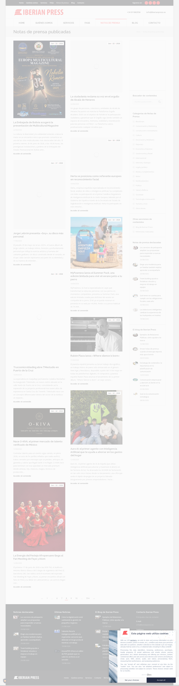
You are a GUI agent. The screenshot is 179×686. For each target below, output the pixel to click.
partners (133, 640)
